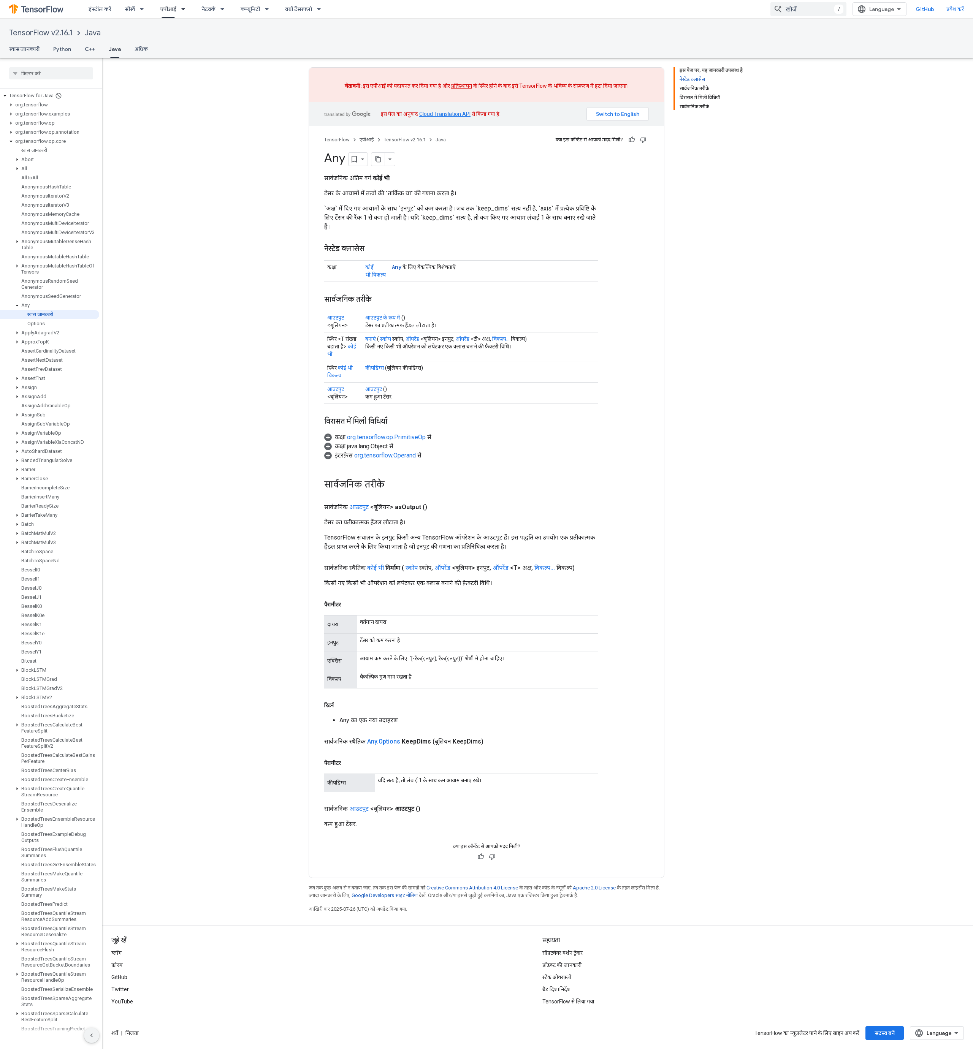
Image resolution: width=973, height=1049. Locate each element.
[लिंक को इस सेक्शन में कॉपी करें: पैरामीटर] (348, 604)
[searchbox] (51, 73)
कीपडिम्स (374, 368)
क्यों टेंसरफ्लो (298, 9)
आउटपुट (335, 318)
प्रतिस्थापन (461, 86)
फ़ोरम (117, 965)
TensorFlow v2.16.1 (41, 33)
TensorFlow (337, 139)
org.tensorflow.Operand (385, 455)
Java (93, 33)
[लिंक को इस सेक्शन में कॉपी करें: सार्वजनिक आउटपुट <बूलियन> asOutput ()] (436, 507)
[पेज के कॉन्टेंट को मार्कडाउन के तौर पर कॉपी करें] (378, 159)
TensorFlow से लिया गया (568, 1001)
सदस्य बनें (885, 1033)
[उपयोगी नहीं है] (643, 140)
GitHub (925, 9)
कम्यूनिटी (250, 9)
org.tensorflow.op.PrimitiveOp (386, 437)
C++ (90, 49)
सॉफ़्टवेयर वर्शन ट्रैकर (562, 953)
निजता (132, 1033)
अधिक (141, 49)
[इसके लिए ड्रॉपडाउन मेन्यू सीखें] (144, 9)
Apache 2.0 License (594, 888)
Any (396, 267)
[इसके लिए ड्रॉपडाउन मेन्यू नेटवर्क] (225, 9)
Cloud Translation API (445, 114)
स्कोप (385, 339)
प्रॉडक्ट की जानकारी (562, 965)
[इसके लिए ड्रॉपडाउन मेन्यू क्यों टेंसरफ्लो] (321, 9)
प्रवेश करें (955, 9)
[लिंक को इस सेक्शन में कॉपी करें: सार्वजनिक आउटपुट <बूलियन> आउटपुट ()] (429, 808)
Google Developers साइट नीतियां (385, 895)
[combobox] (808, 9)
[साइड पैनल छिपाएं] (91, 1035)
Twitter (120, 989)
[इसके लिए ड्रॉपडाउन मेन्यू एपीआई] (185, 9)
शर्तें (114, 1033)
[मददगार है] (631, 140)
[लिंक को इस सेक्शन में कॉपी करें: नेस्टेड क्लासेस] (372, 249)
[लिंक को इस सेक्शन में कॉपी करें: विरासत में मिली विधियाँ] (395, 421)
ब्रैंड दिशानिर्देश (556, 989)
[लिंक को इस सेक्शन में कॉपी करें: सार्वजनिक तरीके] (379, 299)
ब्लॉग (116, 953)
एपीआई (168, 9)
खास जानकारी (24, 49)
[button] (49, 95)
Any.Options (383, 741)
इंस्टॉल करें (100, 9)
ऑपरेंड (412, 339)
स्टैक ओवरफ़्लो (557, 977)
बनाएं (370, 339)
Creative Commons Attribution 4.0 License (472, 888)
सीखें (130, 9)
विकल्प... (501, 339)
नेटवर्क (208, 9)
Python (62, 49)
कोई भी (375, 567)
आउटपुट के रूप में (382, 318)
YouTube (122, 1001)
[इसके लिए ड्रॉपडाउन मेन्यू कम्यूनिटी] (269, 9)
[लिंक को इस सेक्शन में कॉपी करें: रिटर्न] (341, 705)
